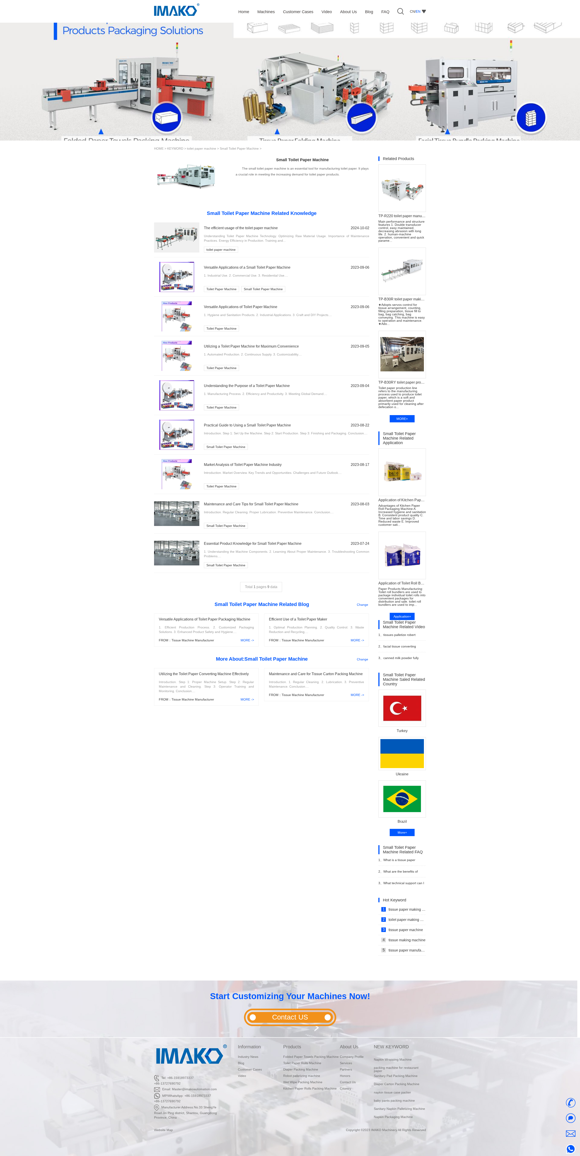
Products (292, 1046)
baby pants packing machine (394, 1088)
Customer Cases (250, 1069)
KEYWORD (175, 148)
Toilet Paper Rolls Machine (302, 1063)
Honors (345, 1076)
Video (242, 1076)
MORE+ (402, 419)
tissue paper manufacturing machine (404, 950)
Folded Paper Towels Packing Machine (311, 1057)
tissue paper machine (403, 930)
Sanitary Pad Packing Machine (396, 1063)
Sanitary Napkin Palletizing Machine (399, 1096)
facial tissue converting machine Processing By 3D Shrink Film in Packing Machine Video (400, 648)
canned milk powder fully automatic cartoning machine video (399, 660)
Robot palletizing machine (301, 1076)
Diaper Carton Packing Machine (396, 1071)
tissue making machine (404, 940)
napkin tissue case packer (392, 1079)
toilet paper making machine (404, 919)
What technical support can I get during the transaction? (401, 885)
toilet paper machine (201, 148)
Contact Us (348, 1082)
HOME (159, 148)
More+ (402, 832)
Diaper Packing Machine (300, 1069)
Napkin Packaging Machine (393, 1104)
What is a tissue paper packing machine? (396, 862)
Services (346, 1063)
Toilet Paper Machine (221, 289)
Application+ (402, 616)
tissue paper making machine (404, 909)
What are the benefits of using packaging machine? (398, 873)
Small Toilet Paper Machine (239, 148)
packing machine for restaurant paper (396, 1057)
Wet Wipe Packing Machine (302, 1082)
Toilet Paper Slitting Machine (394, 1112)
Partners (346, 1069)
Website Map (163, 1130)
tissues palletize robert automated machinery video (398, 636)
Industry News (248, 1057)
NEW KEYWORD (391, 1046)
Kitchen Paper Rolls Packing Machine (310, 1088)
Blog (241, 1063)
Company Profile (352, 1057)
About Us (349, 1046)
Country (345, 1088)
